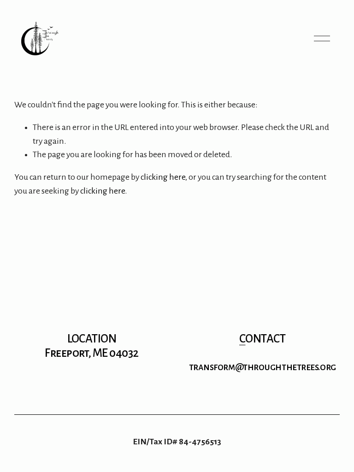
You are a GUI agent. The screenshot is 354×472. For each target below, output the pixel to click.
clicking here (163, 177)
